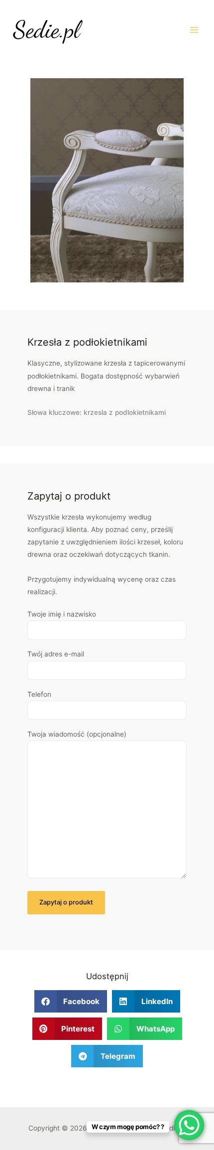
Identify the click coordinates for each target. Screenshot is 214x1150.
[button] (70, 1001)
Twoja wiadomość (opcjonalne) (76, 734)
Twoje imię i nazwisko (61, 614)
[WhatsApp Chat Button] (189, 1125)
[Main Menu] (194, 29)
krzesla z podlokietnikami (125, 412)
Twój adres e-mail (55, 654)
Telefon (39, 694)
